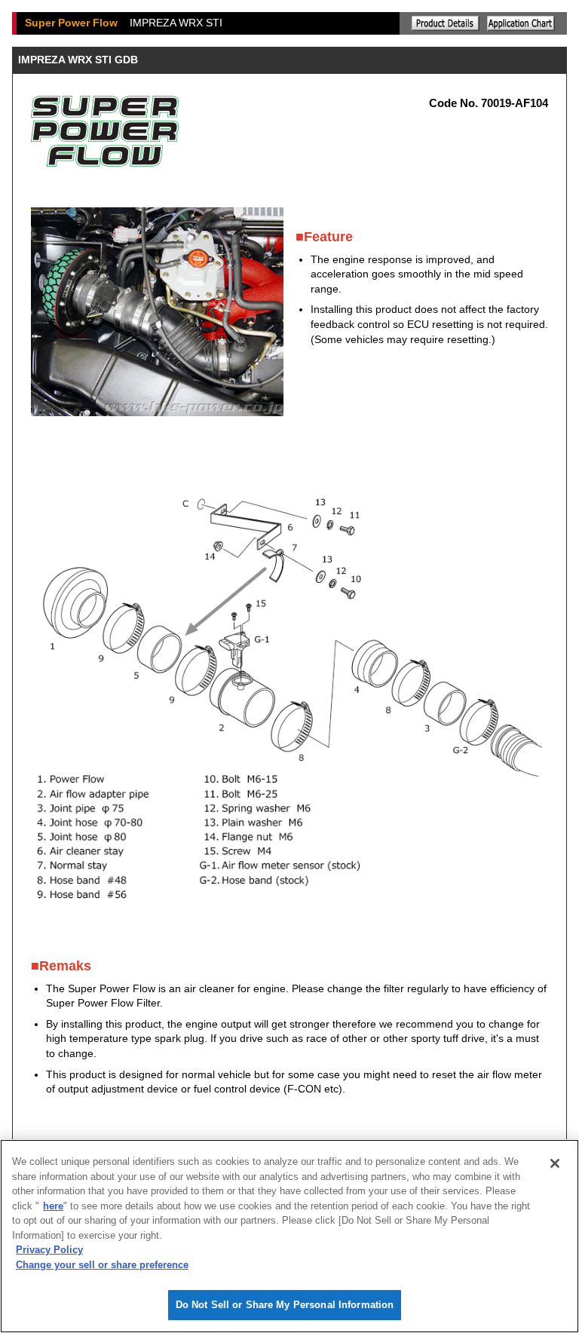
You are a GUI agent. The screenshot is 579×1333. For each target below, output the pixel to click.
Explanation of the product (445, 23)
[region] (289, 1236)
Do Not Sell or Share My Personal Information (285, 1304)
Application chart (521, 23)
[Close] (554, 1163)
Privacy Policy (49, 1249)
